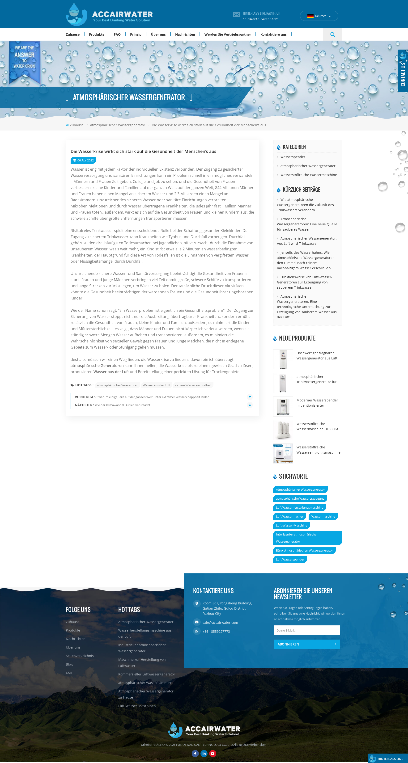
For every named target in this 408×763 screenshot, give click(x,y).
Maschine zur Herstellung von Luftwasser (142, 662)
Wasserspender (292, 157)
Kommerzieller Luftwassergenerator (146, 674)
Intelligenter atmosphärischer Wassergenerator (297, 538)
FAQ (117, 34)
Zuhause (73, 34)
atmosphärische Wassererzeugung (300, 498)
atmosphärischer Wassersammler (145, 682)
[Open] (403, 71)
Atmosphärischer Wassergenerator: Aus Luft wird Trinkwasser (307, 241)
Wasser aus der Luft (156, 385)
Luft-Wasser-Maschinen (137, 706)
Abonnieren (288, 644)
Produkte (96, 34)
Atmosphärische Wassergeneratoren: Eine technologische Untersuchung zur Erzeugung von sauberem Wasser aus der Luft (307, 306)
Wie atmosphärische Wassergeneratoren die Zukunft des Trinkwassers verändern (305, 204)
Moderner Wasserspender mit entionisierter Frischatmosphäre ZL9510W (318, 403)
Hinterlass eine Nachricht (390, 760)
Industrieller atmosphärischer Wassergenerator (142, 648)
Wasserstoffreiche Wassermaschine (308, 175)
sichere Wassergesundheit (193, 385)
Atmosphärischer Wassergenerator (300, 489)
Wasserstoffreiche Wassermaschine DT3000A (317, 426)
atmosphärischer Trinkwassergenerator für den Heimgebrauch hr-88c (317, 379)
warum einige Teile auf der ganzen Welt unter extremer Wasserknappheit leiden (153, 397)
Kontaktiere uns (273, 34)
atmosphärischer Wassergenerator (308, 166)
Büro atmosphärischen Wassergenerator (304, 550)
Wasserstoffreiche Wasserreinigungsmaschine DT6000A (318, 450)
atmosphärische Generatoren (117, 385)
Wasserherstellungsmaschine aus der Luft (145, 633)
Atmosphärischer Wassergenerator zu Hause (146, 694)
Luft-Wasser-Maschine (291, 525)
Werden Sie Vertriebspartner (227, 34)
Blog (69, 664)
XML (69, 672)
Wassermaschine (323, 516)
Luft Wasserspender (290, 559)
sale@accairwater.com (260, 19)
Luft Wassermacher (289, 516)
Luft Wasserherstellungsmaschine (299, 507)
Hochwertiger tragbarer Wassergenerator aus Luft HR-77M (317, 356)
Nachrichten (185, 34)
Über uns (158, 34)
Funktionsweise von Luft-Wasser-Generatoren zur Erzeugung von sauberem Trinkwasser (304, 282)
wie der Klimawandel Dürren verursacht (122, 405)
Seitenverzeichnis (80, 655)
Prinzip (135, 34)
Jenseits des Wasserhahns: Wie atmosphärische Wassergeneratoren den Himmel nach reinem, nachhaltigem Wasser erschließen (306, 260)
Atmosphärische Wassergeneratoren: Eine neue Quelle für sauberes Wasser (307, 224)
